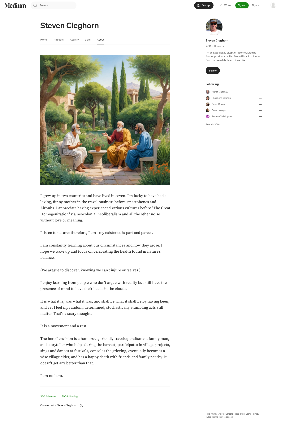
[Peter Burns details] (260, 104)
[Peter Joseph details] (260, 110)
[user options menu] (273, 5)
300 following (70, 396)
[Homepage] (15, 5)
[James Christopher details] (260, 116)
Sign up (242, 5)
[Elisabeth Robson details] (260, 98)
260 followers (48, 396)
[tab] (44, 39)
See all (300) (212, 124)
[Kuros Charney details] (260, 92)
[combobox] (58, 5)
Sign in (256, 5)
